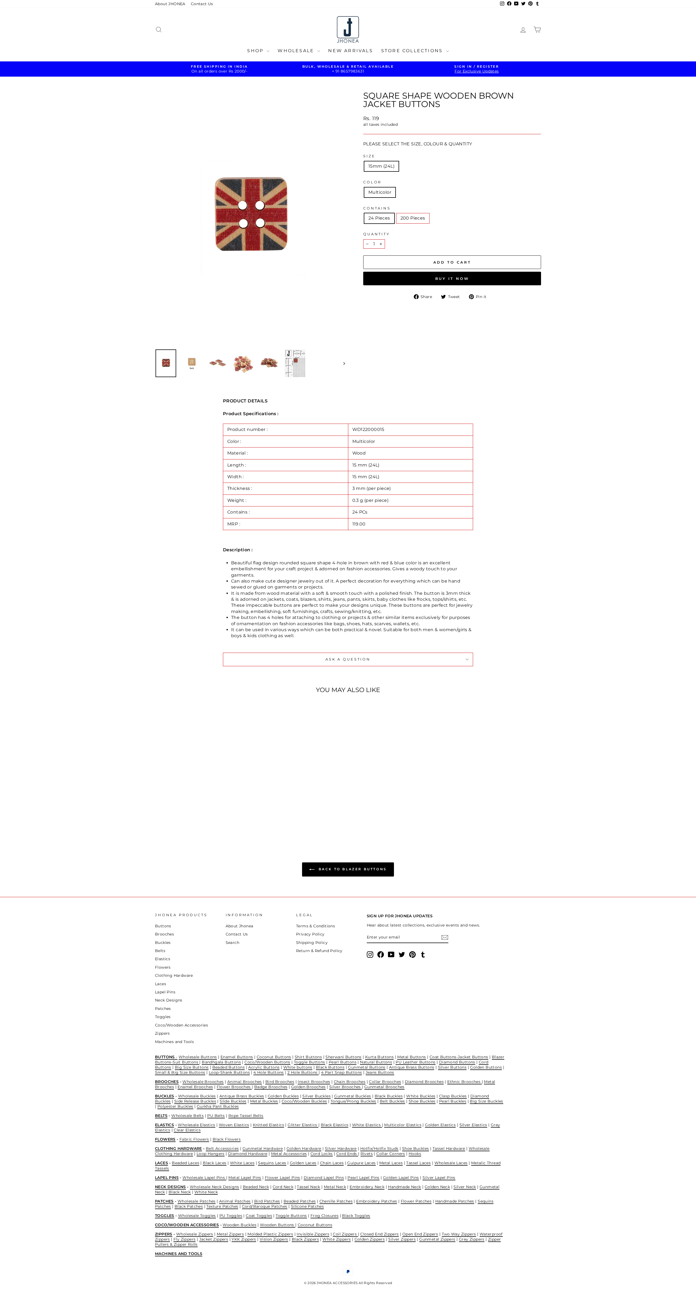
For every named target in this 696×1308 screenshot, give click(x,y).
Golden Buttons (486, 1067)
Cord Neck (283, 1187)
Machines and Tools (174, 1042)
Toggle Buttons (309, 1062)
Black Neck (180, 1192)
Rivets (367, 1153)
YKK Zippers (244, 1239)
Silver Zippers (402, 1239)
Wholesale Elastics (196, 1125)
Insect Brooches (314, 1081)
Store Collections (413, 50)
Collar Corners (390, 1153)
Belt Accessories (222, 1148)
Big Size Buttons (192, 1067)
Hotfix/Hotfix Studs (379, 1148)
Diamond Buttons (457, 1062)
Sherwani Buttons (343, 1057)
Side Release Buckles (195, 1101)
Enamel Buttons (236, 1057)
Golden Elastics (440, 1125)
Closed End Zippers (379, 1234)
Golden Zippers (370, 1239)
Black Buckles (389, 1096)
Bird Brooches (279, 1081)
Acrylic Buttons (263, 1067)
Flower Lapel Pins (282, 1177)
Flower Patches (416, 1201)
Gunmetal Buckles (352, 1096)
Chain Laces (332, 1163)
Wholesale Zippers (194, 1234)
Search (232, 942)
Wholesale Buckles (197, 1096)
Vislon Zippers (274, 1239)
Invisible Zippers (313, 1234)
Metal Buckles (264, 1101)
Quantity (376, 234)
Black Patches (189, 1206)
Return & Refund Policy (319, 951)
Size (369, 156)
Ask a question (348, 659)
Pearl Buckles (452, 1101)
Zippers (162, 1033)
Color (372, 182)
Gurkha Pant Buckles (218, 1106)
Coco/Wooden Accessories (181, 1025)
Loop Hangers (211, 1153)
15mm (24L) (381, 166)
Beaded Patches (300, 1201)
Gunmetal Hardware (263, 1148)
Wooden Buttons (277, 1225)
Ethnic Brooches (464, 1081)
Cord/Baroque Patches (264, 1206)
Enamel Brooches (195, 1087)
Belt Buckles (392, 1101)
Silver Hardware (341, 1148)
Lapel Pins (165, 992)
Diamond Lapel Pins (324, 1177)
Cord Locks (321, 1153)
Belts (160, 951)
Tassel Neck (308, 1187)
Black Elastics (335, 1125)
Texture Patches (222, 1206)
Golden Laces (303, 1163)
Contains (377, 208)
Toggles (163, 1017)
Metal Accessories (289, 1153)
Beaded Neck (256, 1187)
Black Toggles (356, 1215)
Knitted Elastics (268, 1125)
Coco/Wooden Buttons (267, 1062)
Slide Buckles (233, 1101)
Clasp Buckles (453, 1096)
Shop (256, 50)
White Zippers (336, 1239)
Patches (163, 1008)
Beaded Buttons (228, 1067)
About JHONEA (170, 4)
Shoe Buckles (422, 1101)
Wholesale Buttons (198, 1057)
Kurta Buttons (379, 1057)
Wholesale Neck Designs (214, 1187)
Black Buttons (330, 1067)
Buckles (163, 942)
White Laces (242, 1163)
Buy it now (452, 278)
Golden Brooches (308, 1087)
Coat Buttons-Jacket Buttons (459, 1057)
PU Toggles (230, 1215)
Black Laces (214, 1163)
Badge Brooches (271, 1087)
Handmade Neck (404, 1187)
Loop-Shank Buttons (229, 1072)
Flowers (163, 967)
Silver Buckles (316, 1096)
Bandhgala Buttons (221, 1062)
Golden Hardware (304, 1148)
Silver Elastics (473, 1125)
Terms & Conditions (315, 926)
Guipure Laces (361, 1163)
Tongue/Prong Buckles (353, 1101)
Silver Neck (464, 1187)
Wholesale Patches (197, 1201)
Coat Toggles (259, 1215)
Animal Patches (235, 1201)
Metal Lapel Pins (244, 1177)
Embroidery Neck (367, 1187)
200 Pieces (412, 218)
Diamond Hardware (247, 1153)
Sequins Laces (272, 1163)
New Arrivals (350, 50)
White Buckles (420, 1096)
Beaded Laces (185, 1163)
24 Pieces (379, 218)
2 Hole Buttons (303, 1072)
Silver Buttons (452, 1067)
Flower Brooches (234, 1087)
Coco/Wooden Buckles (304, 1101)
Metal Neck (335, 1187)
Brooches (164, 934)
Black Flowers (227, 1139)
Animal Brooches (244, 1081)
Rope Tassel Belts (245, 1115)
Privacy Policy (310, 934)
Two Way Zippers (459, 1234)
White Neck (206, 1192)
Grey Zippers (471, 1239)
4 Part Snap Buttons (341, 1072)
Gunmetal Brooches (384, 1087)
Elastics (162, 959)
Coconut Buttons (274, 1057)
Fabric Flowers (194, 1139)
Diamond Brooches (424, 1081)
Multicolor (379, 192)
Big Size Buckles (486, 1101)
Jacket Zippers (213, 1239)
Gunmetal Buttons (366, 1067)
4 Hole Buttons (268, 1072)
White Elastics (367, 1125)
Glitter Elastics (303, 1125)
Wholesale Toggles (197, 1215)
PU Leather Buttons (415, 1062)
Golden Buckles (283, 1096)
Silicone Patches (307, 1206)
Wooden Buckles (239, 1225)
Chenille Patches (336, 1201)
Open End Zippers (420, 1234)
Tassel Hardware (449, 1148)
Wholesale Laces (451, 1163)
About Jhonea (239, 926)
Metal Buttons (411, 1057)
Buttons (163, 926)
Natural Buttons (376, 1062)
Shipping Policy (312, 942)
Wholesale (297, 50)
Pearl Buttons (342, 1062)
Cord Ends (347, 1153)
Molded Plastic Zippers (270, 1234)
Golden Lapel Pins (401, 1177)
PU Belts (216, 1115)
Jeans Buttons (380, 1072)
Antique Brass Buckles (241, 1096)
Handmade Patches (454, 1201)
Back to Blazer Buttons (352, 869)
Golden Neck (437, 1187)
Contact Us (202, 4)
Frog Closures (324, 1215)
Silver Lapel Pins (438, 1177)
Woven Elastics (234, 1125)
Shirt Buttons (308, 1057)
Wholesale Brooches (202, 1081)
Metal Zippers (230, 1234)
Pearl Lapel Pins (363, 1177)
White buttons (297, 1067)
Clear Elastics (187, 1130)
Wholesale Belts (187, 1115)
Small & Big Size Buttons (180, 1072)
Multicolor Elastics (402, 1125)
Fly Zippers (184, 1239)
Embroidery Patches (376, 1201)
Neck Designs (168, 1000)
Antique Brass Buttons (411, 1067)
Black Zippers (305, 1239)
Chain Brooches (350, 1081)
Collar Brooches (385, 1081)
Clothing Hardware (174, 975)
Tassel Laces (418, 1163)
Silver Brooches (345, 1087)
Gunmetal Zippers (437, 1239)
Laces (160, 984)
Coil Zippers (345, 1234)
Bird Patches (267, 1201)
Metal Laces (391, 1163)
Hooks (415, 1153)
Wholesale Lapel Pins (204, 1177)
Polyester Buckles (175, 1106)
